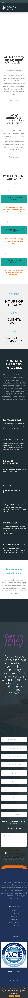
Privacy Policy (14, 923)
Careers (14, 917)
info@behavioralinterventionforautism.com (14, 977)
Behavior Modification (10, 462)
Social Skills (10, 523)
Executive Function (14, 544)
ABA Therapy (14, 913)
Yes (11, 828)
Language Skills (12, 420)
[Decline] (26, 992)
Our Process (14, 936)
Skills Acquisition (13, 439)
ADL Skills (8, 485)
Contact (14, 920)
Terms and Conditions (14, 926)
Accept (11, 995)
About (14, 910)
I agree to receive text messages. (15, 853)
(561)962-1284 (14, 980)
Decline (17, 995)
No (19, 828)
